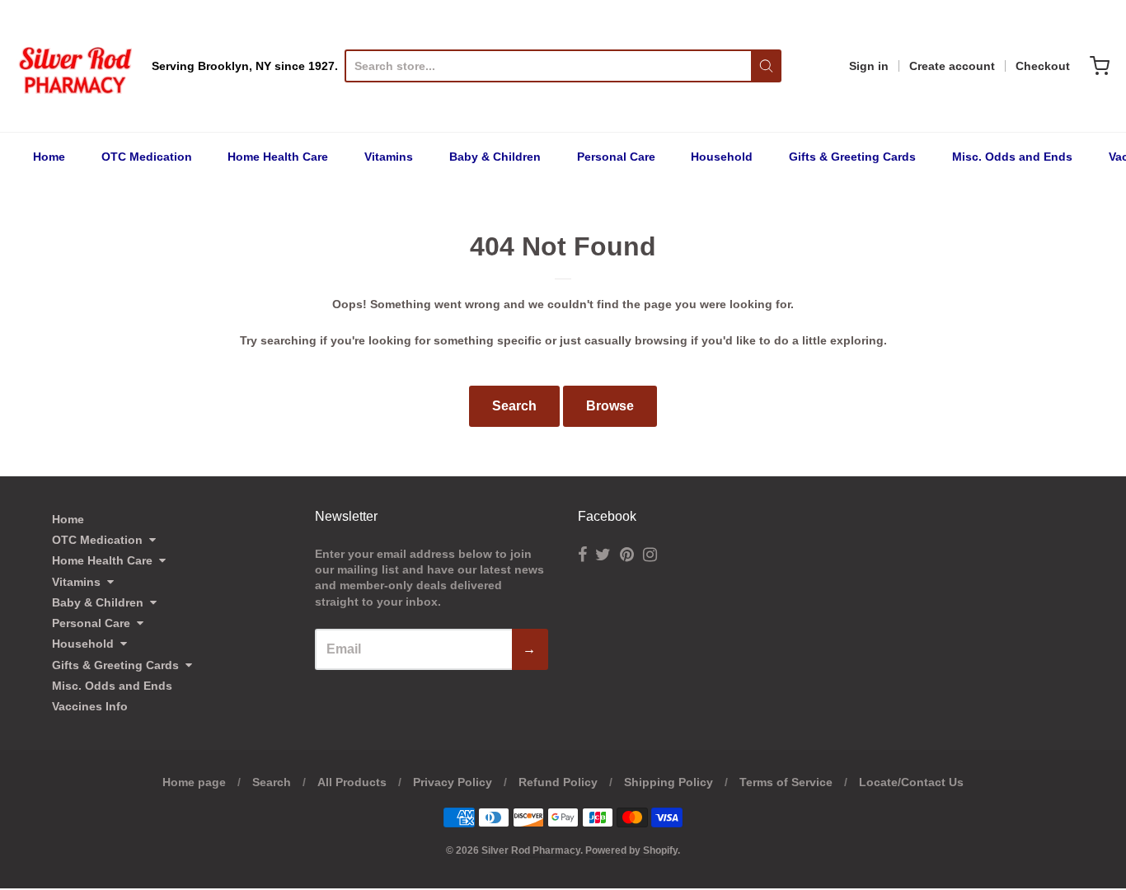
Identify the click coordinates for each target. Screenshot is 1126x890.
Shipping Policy (668, 782)
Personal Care (616, 156)
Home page (194, 782)
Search (514, 406)
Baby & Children (495, 156)
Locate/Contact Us (911, 782)
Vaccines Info (90, 706)
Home (49, 156)
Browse (610, 406)
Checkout (1043, 66)
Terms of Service (786, 782)
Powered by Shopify (631, 850)
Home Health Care (278, 156)
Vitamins (388, 156)
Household (722, 156)
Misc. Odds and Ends (1012, 156)
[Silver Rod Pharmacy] (74, 66)
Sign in (869, 66)
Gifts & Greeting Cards (852, 156)
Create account (952, 66)
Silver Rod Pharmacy (530, 850)
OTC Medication (146, 156)
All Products (352, 782)
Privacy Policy (452, 782)
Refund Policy (558, 782)
